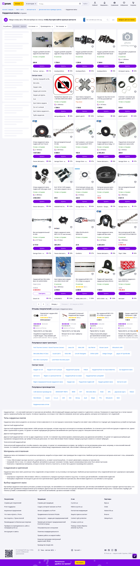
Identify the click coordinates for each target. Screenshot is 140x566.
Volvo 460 (68, 353)
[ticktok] (116, 550)
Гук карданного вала (125, 370)
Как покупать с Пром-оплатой (14, 518)
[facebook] (109, 550)
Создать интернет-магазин (46, 507)
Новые (86, 370)
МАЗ (118, 398)
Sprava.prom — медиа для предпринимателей (53, 518)
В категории (30, 4)
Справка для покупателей (12, 503)
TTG (100, 398)
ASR (63, 398)
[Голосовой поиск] (80, 4)
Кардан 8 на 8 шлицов (54, 370)
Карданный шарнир (72, 370)
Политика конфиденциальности (48, 531)
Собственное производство (42, 392)
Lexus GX (71, 347)
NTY (80, 392)
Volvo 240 (81, 347)
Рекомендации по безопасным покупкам (17, 522)
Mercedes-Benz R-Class (40, 353)
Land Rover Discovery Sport (60, 360)
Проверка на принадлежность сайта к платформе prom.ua (16, 527)
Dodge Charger (107, 353)
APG (109, 392)
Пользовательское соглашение (48, 528)
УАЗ (70, 398)
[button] (42, 66)
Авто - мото (20, 9)
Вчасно (106, 514)
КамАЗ (47, 398)
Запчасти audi (121, 382)
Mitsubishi (109, 398)
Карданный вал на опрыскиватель (103, 370)
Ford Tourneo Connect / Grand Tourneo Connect (48, 347)
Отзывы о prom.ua (77, 522)
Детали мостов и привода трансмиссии (51, 9)
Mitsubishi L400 (117, 347)
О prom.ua (74, 503)
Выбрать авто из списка (126, 20)
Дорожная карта (120, 392)
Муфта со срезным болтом (52, 376)
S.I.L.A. (56, 398)
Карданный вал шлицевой (95, 376)
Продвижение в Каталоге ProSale (48, 514)
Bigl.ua (106, 503)
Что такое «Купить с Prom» (13, 514)
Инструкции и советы (11, 531)
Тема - (45, 550)
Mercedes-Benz (91, 392)
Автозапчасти (31, 9)
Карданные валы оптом (41, 404)
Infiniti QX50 (94, 353)
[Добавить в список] (49, 46)
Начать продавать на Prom (46, 510)
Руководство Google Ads (45, 545)
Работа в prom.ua (76, 507)
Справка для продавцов (45, 503)
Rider (102, 392)
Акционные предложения (12, 510)
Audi (85, 398)
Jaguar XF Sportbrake (123, 353)
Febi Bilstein (37, 398)
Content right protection (78, 518)
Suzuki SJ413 (57, 353)
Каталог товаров (7, 9)
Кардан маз (71, 382)
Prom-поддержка (9, 507)
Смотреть (42, 293)
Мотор (78, 398)
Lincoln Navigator (80, 353)
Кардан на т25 (38, 370)
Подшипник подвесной (86, 382)
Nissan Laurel (103, 347)
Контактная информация (79, 510)
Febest (132, 392)
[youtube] (105, 550)
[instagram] (112, 550)
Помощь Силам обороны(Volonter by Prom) (79, 527)
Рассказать (80, 563)
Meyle (93, 398)
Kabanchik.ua (108, 510)
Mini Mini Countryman (40, 360)
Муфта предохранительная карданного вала (48, 382)
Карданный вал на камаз (73, 376)
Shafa (106, 507)
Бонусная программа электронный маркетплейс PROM (49, 540)
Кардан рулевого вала (105, 382)
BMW (73, 392)
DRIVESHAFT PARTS (62, 392)
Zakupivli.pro (108, 518)
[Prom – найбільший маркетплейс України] (6, 4)
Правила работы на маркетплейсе (49, 535)
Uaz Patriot (91, 347)
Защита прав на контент (79, 514)
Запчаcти (36, 376)
